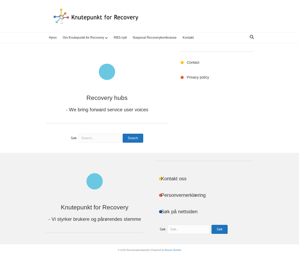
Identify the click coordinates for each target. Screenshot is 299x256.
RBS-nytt (120, 37)
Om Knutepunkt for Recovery (83, 37)
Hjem (53, 37)
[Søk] (250, 37)
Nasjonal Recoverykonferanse (155, 37)
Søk (74, 138)
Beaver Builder (173, 250)
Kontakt (188, 37)
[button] (133, 138)
